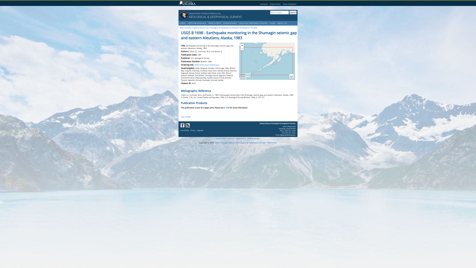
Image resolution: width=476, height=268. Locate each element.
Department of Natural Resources (205, 13)
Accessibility (184, 130)
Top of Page (186, 117)
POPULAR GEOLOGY (197, 23)
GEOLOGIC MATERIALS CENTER (253, 23)
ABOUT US (282, 23)
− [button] (242, 48)
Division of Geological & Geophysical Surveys (247, 142)
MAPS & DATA (214, 23)
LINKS (272, 23)
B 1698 (226, 107)
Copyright (200, 130)
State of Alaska (221, 138)
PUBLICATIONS (230, 23)
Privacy (192, 130)
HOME (182, 23)
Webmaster (272, 142)
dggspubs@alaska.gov (288, 135)
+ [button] (242, 45)
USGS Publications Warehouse (207, 65)
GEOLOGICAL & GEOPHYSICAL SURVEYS (215, 17)
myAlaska (264, 4)
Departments (275, 4)
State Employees (290, 4)
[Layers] (291, 76)
